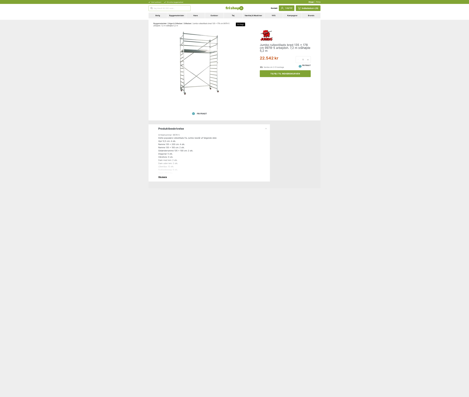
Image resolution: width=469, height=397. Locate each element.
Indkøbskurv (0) (310, 8)
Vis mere (162, 177)
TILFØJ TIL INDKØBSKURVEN (285, 73)
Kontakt (274, 8)
